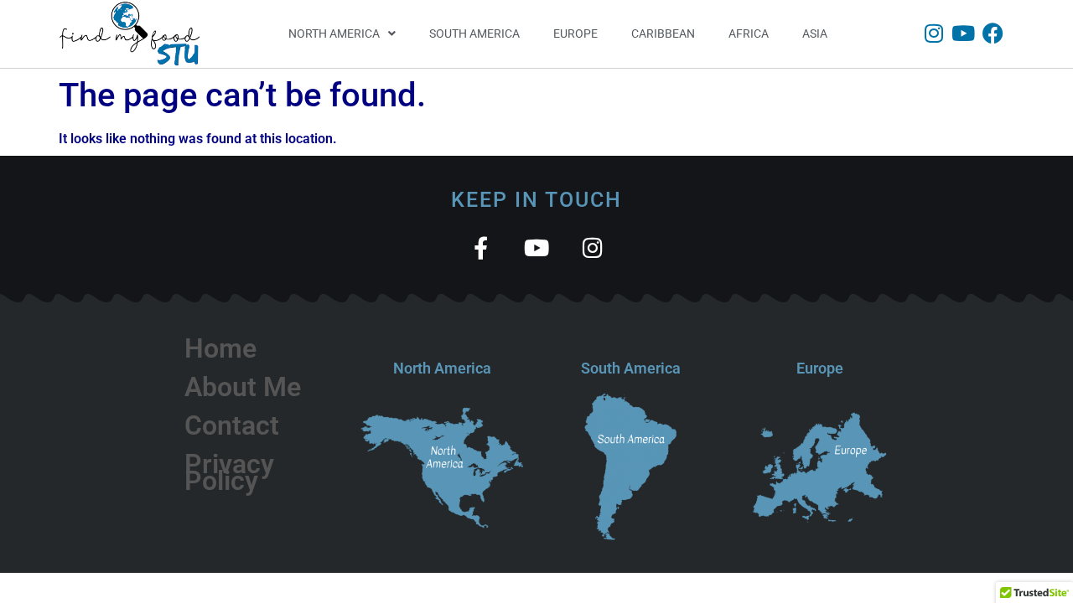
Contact (231, 425)
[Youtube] (963, 33)
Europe (575, 33)
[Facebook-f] (480, 247)
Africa (748, 33)
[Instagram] (934, 33)
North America (334, 33)
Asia (814, 33)
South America (474, 33)
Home (220, 348)
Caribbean (663, 33)
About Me (242, 387)
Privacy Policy (229, 472)
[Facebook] (993, 33)
